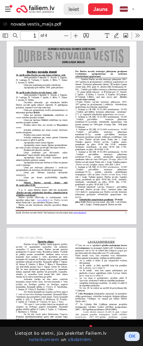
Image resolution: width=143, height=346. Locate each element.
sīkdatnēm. (80, 339)
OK (132, 336)
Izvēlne (8, 9)
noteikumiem (44, 339)
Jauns (100, 9)
